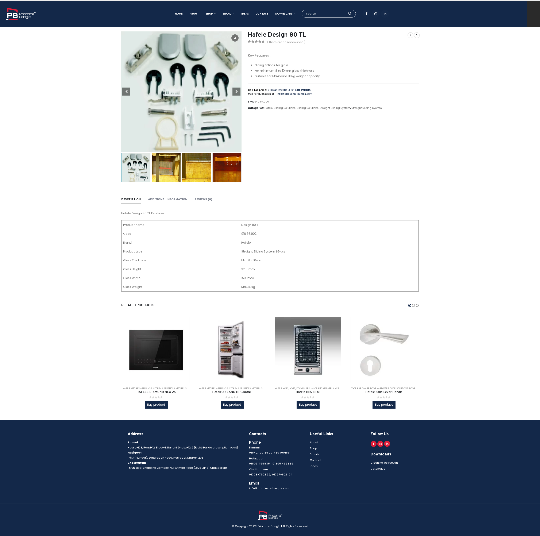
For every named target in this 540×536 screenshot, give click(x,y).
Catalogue (378, 469)
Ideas (245, 13)
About (194, 13)
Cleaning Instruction (384, 463)
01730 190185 (301, 90)
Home (179, 13)
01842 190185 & (279, 90)
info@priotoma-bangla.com (294, 94)
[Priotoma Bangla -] (21, 14)
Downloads (284, 13)
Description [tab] (131, 199)
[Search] (350, 13)
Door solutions (399, 388)
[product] (156, 350)
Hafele (269, 108)
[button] (410, 305)
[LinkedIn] (385, 14)
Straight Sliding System (335, 108)
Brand (227, 13)
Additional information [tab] (167, 199)
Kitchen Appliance (141, 388)
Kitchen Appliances (164, 388)
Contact (262, 13)
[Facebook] (366, 14)
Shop (209, 13)
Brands (315, 454)
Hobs (286, 388)
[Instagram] (376, 14)
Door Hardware (360, 388)
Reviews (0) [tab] (203, 199)
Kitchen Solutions (186, 388)
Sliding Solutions (285, 108)
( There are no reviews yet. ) (286, 42)
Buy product (156, 404)
